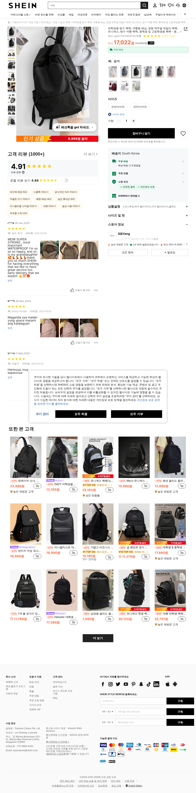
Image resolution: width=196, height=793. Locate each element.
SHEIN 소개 (12, 682)
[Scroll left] (180, 14)
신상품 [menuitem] (61, 14)
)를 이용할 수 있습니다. (77, 754)
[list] (130, 684)
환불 (31, 691)
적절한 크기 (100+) (20, 199)
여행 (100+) (49, 206)
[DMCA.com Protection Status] (112, 761)
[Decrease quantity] (119, 121)
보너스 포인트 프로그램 (62, 692)
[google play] (175, 686)
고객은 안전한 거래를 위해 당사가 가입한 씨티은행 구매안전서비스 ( (67, 751)
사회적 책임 (12, 693)
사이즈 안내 (35, 705)
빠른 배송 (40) (43, 199)
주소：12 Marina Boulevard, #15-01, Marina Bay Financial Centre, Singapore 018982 (23, 739)
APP (167, 677)
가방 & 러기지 (19, 22)
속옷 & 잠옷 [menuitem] (133, 14)
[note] (22, 491)
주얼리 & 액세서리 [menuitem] (165, 14)
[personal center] (155, 5)
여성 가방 (33, 22)
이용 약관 (129, 781)
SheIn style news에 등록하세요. (118, 694)
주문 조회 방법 (36, 700)
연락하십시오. (60, 682)
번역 (10, 280)
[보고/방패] (96, 290)
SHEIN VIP (35, 709)
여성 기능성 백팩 (61, 22)
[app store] (167, 686)
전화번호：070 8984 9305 (19, 746)
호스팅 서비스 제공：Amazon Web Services (64, 729)
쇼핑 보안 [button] (123, 181)
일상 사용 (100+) (71, 206)
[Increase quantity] (133, 121)
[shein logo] (22, 5)
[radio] (113, 71)
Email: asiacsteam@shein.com (22, 750)
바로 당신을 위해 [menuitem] (44, 14)
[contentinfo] (147, 750)
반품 (31, 686)
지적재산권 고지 (86, 785)
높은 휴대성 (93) (66, 199)
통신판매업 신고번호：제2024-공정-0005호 (67, 736)
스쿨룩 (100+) (40, 192)
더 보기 (98, 638)
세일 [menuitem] (71, 14)
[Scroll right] (185, 14)
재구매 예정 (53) (18, 192)
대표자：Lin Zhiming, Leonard (21, 732)
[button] (178, 5)
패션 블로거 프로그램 (15, 687)
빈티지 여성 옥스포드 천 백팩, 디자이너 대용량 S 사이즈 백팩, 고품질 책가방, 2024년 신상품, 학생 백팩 (26, 550)
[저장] (183, 133)
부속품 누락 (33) (18, 213)
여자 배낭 (46, 22)
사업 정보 (11, 723)
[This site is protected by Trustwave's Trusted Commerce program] (103, 761)
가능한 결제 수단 (108, 738)
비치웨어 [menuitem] (96, 14)
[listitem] (26, 466)
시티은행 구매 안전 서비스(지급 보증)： (66, 746)
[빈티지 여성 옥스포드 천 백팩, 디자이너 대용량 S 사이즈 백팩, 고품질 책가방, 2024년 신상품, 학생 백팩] (25, 524)
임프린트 (102, 785)
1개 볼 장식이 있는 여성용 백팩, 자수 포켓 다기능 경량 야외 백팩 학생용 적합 (26, 613)
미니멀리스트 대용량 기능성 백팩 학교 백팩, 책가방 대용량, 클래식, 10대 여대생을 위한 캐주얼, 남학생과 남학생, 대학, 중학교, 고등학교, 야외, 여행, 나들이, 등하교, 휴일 (62, 547)
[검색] (144, 5)
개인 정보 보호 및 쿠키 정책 (93, 781)
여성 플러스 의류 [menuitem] (114, 14)
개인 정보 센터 (67, 781)
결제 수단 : (58, 686)
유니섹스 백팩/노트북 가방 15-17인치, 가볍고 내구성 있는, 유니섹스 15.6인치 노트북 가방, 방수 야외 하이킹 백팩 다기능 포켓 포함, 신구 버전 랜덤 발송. (98, 480)
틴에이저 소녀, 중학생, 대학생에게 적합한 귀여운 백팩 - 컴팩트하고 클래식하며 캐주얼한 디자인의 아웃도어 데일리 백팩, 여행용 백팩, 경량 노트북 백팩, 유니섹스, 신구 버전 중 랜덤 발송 (26, 480)
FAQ (55, 698)
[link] (162, 5)
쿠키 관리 (116, 781)
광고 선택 (116, 785)
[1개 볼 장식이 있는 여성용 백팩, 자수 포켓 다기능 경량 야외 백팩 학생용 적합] (25, 590)
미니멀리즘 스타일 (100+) (23, 206)
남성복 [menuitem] (148, 14)
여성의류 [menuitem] (82, 14)
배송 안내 (34, 682)
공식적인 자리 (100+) (66, 192)
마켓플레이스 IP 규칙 (63, 785)
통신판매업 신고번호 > (57, 742)
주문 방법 (34, 695)
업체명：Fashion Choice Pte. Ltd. (23, 728)
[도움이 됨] (72, 290)
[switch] (65, 180)
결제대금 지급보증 (56, 754)
